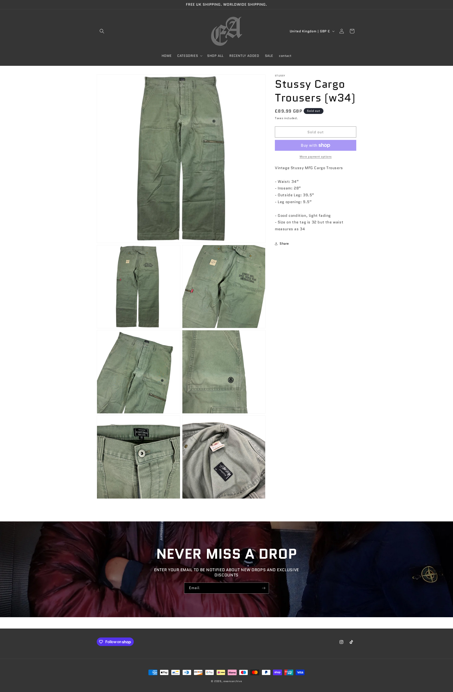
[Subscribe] (263, 588)
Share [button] (284, 243)
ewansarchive (232, 681)
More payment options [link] (316, 157)
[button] (102, 31)
